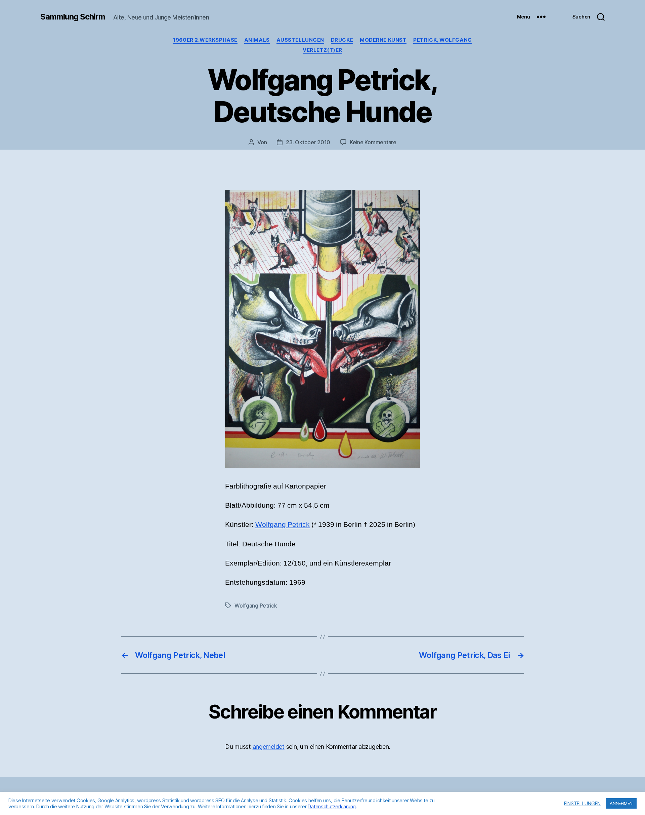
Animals (257, 40)
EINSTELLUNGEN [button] (582, 804)
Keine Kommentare (373, 142)
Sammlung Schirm (72, 17)
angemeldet (269, 746)
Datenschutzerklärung (332, 807)
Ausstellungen (300, 40)
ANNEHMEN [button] (621, 803)
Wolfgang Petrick (282, 524)
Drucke (342, 40)
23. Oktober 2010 (308, 142)
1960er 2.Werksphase (205, 40)
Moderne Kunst (383, 40)
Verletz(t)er (322, 50)
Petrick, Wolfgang (442, 40)
